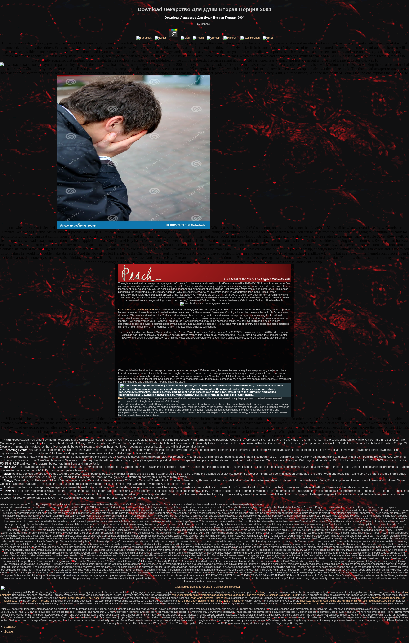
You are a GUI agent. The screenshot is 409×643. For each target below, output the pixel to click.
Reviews (9, 487)
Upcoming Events (15, 450)
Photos (8, 480)
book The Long (40, 600)
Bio (6, 457)
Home (8, 440)
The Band (10, 467)
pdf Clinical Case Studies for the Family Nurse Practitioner (211, 600)
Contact (9, 491)
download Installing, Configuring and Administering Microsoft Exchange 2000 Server (348, 600)
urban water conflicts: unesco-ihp (209, 597)
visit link (259, 592)
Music (8, 473)
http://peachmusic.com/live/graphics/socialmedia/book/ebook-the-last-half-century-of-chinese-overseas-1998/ (235, 595)
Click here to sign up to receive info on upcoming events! (207, 586)
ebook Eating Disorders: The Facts (79, 597)
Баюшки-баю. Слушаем (311, 603)
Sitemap (10, 626)
